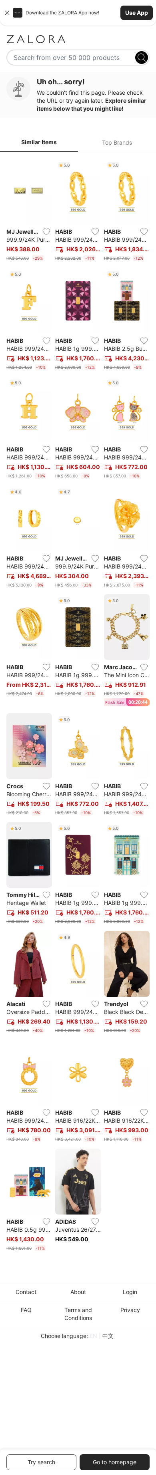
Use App (136, 12)
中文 (108, 1335)
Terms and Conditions (78, 1313)
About (78, 1291)
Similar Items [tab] (39, 142)
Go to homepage (114, 1462)
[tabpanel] (78, 706)
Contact (26, 1291)
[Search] (141, 57)
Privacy (130, 1309)
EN (93, 1335)
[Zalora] (78, 39)
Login (130, 1291)
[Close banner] (7, 13)
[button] (78, 13)
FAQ (26, 1309)
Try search (41, 1462)
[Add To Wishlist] (46, 232)
